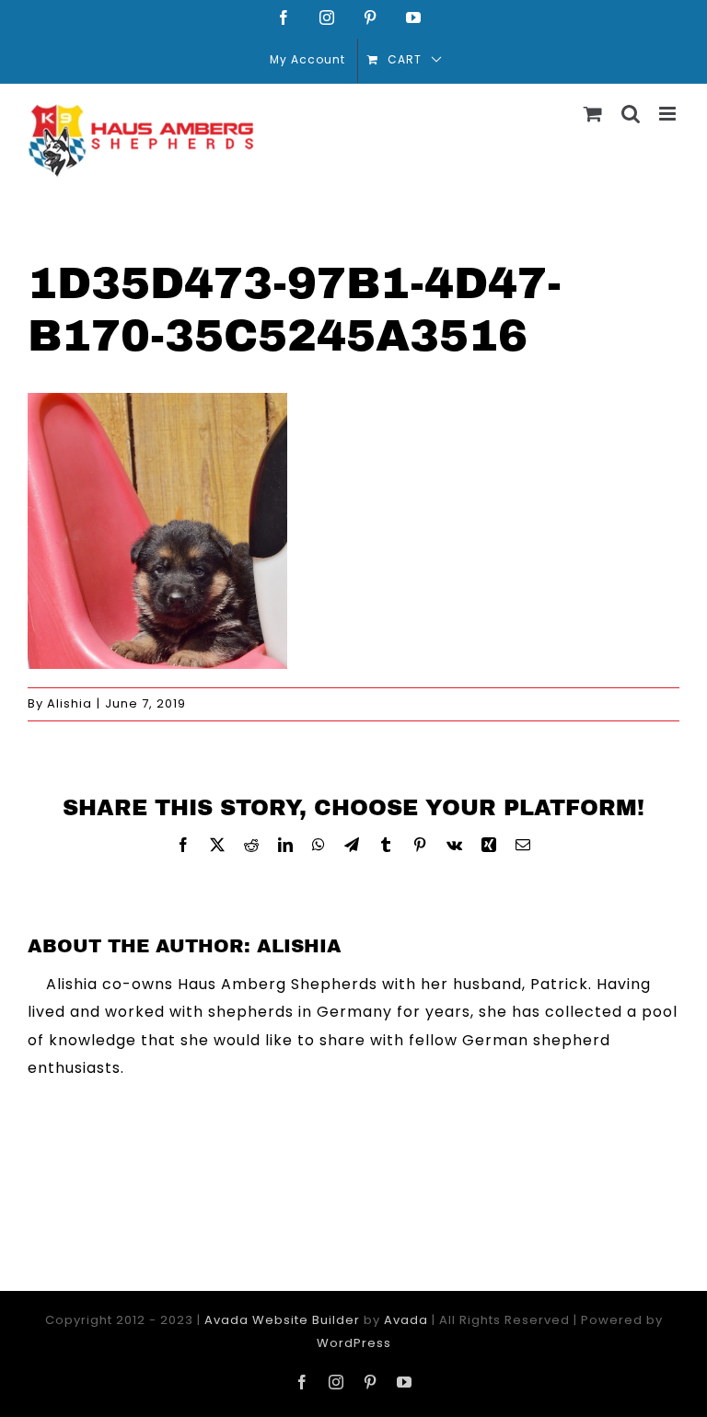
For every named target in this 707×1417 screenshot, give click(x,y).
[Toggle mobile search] (631, 113)
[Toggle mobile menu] (669, 113)
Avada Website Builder (282, 1320)
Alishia (69, 703)
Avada (406, 1320)
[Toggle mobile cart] (593, 113)
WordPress (354, 1343)
